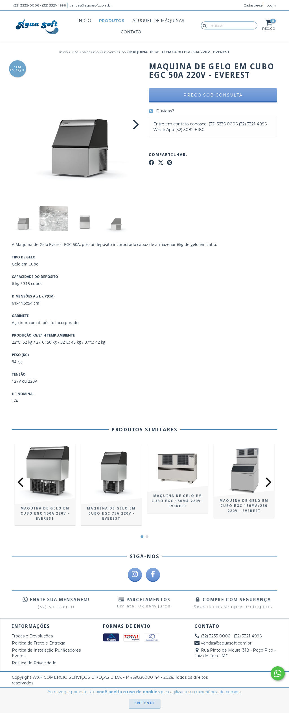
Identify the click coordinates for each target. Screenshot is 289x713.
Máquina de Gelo (84, 52)
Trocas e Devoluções (32, 636)
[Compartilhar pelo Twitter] (160, 163)
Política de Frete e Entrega (38, 643)
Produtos (111, 20)
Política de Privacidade (34, 662)
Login (271, 5)
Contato (131, 32)
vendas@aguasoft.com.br (91, 5)
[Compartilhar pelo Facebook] (151, 163)
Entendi (144, 703)
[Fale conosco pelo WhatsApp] (278, 673)
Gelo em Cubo (114, 52)
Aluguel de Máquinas (158, 20)
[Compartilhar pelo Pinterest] (169, 163)
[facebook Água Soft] (153, 575)
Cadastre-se (253, 5)
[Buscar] (203, 25)
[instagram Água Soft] (135, 575)
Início (84, 20)
